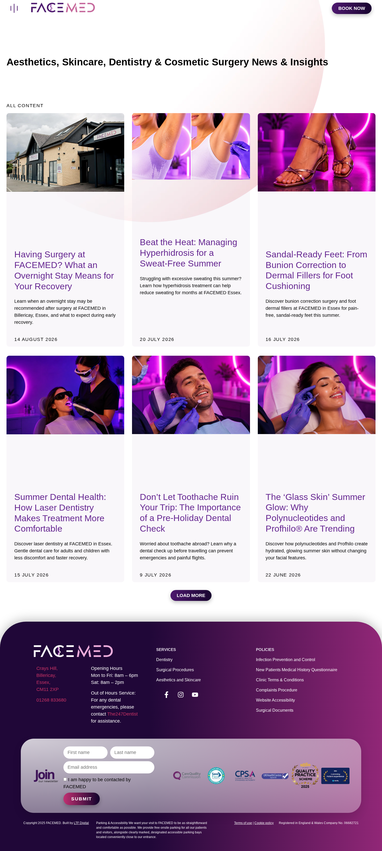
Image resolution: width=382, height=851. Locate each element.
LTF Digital (81, 823)
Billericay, (46, 675)
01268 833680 (51, 700)
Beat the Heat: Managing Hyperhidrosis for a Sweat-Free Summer (188, 252)
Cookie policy (264, 823)
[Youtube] (195, 694)
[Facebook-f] (166, 694)
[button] (191, 595)
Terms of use (243, 823)
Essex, (43, 682)
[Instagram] (180, 694)
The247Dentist (122, 714)
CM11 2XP (47, 689)
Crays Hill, (47, 668)
